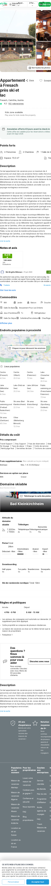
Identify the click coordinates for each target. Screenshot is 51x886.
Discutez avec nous (39, 661)
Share (31, 80)
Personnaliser (13, 882)
